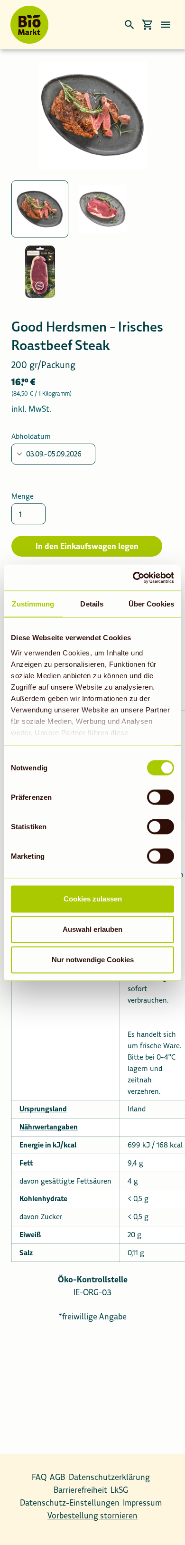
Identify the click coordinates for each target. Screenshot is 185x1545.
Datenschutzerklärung (109, 1477)
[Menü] (166, 25)
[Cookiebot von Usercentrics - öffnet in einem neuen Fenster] (133, 577)
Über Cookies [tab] (151, 604)
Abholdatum (31, 436)
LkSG (119, 1490)
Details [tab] (91, 604)
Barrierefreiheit (80, 1490)
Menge (22, 496)
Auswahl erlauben (92, 929)
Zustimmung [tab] (33, 604)
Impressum (142, 1503)
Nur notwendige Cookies (93, 960)
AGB (57, 1477)
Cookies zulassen (93, 899)
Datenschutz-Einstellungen (70, 1503)
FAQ (39, 1477)
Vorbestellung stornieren (92, 1515)
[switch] (160, 797)
